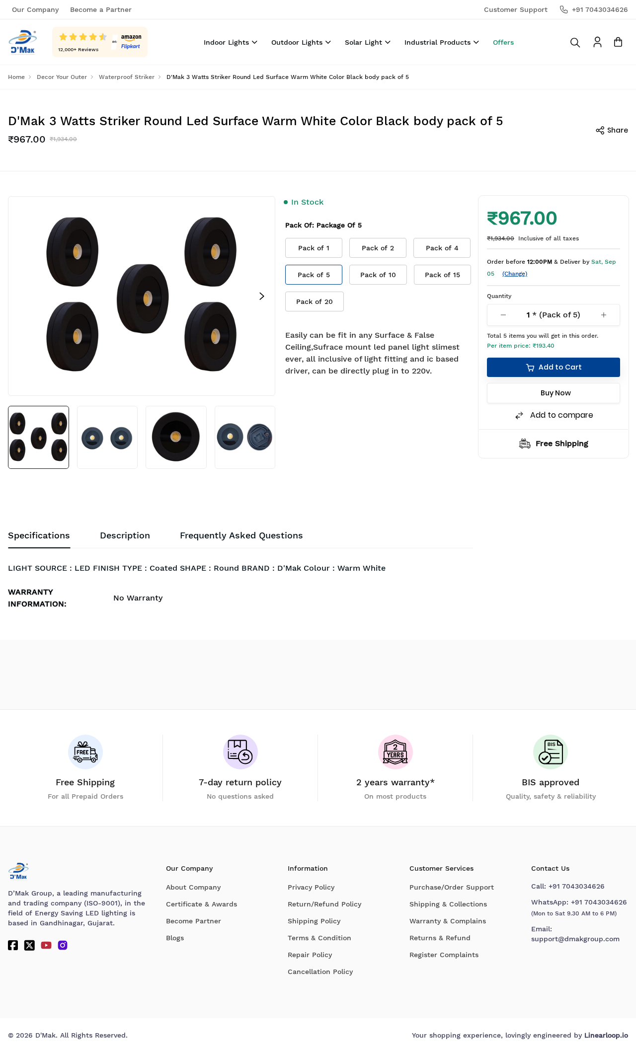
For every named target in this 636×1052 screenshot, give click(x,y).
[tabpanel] (240, 588)
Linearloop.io (606, 1035)
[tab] (241, 535)
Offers (503, 42)
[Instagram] (63, 945)
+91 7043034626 (577, 886)
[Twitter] (29, 945)
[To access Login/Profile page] (597, 42)
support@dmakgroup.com (575, 939)
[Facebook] (13, 945)
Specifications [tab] (39, 535)
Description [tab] (125, 535)
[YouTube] (46, 945)
